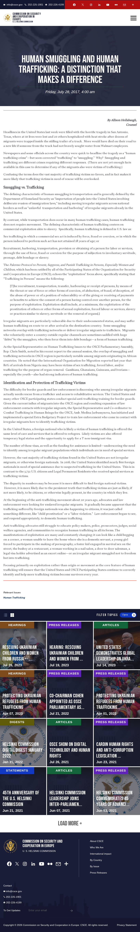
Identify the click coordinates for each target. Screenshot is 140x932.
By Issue (94, 866)
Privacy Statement (127, 925)
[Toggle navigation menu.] (133, 18)
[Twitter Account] (82, 5)
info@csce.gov (15, 4)
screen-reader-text (23, 645)
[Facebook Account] (74, 5)
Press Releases (98, 872)
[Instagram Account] (91, 5)
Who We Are (96, 847)
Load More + (70, 824)
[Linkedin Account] (99, 5)
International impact (100, 853)
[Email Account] (124, 5)
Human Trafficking (14, 597)
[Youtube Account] (107, 5)
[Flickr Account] (116, 5)
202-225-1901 (35, 4)
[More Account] (133, 5)
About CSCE (96, 841)
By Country (96, 860)
